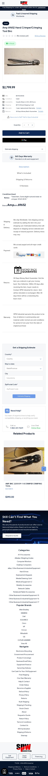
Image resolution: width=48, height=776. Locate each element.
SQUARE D (24, 620)
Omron (24, 630)
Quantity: (17, 125)
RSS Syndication (24, 729)
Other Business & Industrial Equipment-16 (24, 599)
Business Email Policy (24, 661)
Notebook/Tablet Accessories (24, 592)
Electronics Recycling (24, 651)
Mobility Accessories (24, 585)
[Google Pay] (24, 140)
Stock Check (24, 708)
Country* (8, 354)
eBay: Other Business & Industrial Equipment (24, 568)
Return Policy (24, 719)
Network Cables (24, 588)
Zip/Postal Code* (11, 384)
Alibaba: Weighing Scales (24, 558)
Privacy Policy (24, 695)
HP (24, 626)
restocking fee (33, 296)
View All (24, 643)
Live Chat (35, 426)
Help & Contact (24, 681)
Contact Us (24, 725)
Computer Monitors (24, 561)
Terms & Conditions (24, 722)
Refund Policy (24, 691)
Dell (24, 616)
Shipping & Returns (24, 180)
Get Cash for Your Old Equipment (24, 671)
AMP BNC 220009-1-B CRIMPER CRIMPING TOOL (23, 485)
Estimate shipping (11, 149)
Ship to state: (10, 364)
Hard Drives (24, 572)
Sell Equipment (10, 756)
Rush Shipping (24, 702)
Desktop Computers (24, 565)
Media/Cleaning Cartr (24, 578)
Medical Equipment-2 (24, 582)
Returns (24, 698)
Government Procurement (24, 654)
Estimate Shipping (24, 396)
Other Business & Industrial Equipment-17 (24, 602)
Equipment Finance (24, 665)
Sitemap (24, 735)
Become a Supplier (24, 688)
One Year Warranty (24, 678)
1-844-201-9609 (16, 426)
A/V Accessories (24, 555)
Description (24, 167)
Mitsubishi (24, 633)
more (19, 299)
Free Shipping (24, 675)
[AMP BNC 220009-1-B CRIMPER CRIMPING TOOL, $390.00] (24, 461)
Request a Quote (12, 536)
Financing (38, 756)
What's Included (24, 173)
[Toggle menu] (3, 3)
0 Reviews (24, 186)
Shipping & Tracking (24, 705)
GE (24, 637)
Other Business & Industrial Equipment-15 (24, 595)
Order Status (24, 685)
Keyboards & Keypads (24, 575)
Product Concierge (24, 658)
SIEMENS (24, 613)
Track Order (24, 756)
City (6, 374)
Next (43, 469)
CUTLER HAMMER (24, 640)
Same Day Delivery (24, 668)
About (24, 712)
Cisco (24, 623)
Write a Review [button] (40, 36)
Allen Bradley (24, 610)
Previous (4, 469)
